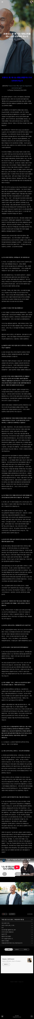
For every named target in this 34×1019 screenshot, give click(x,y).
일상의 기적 (4, 934)
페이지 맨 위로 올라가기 (32, 1016)
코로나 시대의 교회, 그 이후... (8, 925)
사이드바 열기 (2, 2)
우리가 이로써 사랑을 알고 (8, 932)
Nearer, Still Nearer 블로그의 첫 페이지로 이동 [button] (17, 2)
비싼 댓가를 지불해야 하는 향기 (9, 930)
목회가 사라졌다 (5, 941)
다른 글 (25, 949)
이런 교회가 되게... (6, 923)
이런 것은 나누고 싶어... (21, 39)
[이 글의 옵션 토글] (6, 914)
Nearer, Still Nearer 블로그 (2, 1016)
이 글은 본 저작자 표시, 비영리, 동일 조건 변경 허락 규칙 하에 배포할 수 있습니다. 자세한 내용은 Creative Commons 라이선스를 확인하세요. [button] (30, 914)
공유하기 (17, 949)
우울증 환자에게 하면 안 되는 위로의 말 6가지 (12, 943)
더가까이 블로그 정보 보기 (32, 2)
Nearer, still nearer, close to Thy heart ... (11, 961)
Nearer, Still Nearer (8, 959)
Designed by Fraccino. (17, 1017)
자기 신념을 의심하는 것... (7, 938)
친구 (3, 927)
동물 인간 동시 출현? (6, 936)
